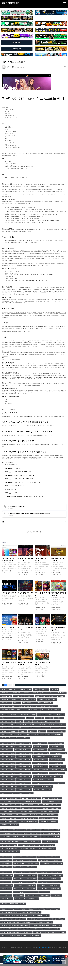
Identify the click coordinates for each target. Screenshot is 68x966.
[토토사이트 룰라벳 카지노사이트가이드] (17, 36)
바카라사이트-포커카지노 (41, 753)
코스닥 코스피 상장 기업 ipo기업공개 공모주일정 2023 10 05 (46, 925)
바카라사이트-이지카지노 (8, 756)
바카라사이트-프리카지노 (56, 746)
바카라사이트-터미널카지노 (57, 759)
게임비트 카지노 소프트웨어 (42, 559)
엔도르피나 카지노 (7, 627)
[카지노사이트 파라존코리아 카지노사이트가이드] (17, 30)
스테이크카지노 (47, 734)
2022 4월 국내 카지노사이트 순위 (9, 821)
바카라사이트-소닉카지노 (8, 753)
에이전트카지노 (24, 714)
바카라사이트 (44, 689)
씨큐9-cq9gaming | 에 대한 (12, 468)
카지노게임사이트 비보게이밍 (25, 629)
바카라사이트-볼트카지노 (25, 746)
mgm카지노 (4, 731)
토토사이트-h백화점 (31, 892)
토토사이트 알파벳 (6, 867)
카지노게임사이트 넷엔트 (9, 662)
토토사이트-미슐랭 (19, 875)
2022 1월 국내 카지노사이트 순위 (9, 824)
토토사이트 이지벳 (43, 860)
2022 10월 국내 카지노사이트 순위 (10, 814)
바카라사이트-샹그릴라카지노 (56, 783)
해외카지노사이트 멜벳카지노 (28, 848)
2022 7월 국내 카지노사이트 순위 (9, 818)
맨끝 (13, 685)
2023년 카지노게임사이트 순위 (25, 663)
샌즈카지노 (20, 734)
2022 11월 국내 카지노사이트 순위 (49, 811)
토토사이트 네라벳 (56, 860)
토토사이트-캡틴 (56, 895)
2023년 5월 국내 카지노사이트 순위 (51, 805)
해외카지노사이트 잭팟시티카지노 (10, 851)
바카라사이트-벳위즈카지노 (40, 763)
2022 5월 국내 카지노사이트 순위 (48, 818)
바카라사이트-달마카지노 (23, 783)
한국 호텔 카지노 (18, 696)
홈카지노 (62, 731)
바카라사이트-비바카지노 (8, 766)
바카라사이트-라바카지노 (23, 743)
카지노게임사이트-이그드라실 (58, 559)
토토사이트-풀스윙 (17, 882)
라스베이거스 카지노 (47, 693)
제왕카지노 (37, 721)
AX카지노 (21, 718)
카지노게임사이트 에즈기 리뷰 (42, 663)
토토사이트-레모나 (31, 878)
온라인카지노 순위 (6, 703)
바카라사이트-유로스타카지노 (24, 753)
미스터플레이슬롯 (6, 738)
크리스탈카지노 (32, 728)
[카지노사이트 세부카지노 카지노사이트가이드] (51, 12)
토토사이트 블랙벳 (57, 863)
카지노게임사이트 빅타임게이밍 (58, 594)
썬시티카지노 (58, 718)
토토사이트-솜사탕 (6, 872)
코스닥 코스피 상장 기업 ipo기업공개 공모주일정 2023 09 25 (16, 929)
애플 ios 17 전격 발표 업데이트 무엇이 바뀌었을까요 (46, 929)
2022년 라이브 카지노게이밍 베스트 (46, 699)
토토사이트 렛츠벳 (18, 860)
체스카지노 (4, 724)
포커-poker (17, 703)
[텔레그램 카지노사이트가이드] (17, 42)
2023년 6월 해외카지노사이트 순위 (10, 833)
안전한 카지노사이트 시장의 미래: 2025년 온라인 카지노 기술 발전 (17, 909)
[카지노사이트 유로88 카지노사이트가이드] (51, 42)
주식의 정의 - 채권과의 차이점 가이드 (31, 912)
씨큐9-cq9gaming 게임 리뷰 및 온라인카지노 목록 (18, 472)
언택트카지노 (58, 734)
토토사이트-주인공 (43, 882)
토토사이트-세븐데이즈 (19, 872)
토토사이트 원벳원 (30, 857)
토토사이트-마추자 (56, 875)
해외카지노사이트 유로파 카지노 (27, 845)
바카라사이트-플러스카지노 (8, 793)
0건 (8, 67)
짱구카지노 (32, 724)
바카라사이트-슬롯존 (7, 749)
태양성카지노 (61, 728)
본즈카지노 (37, 734)
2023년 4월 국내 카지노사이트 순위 (10, 808)
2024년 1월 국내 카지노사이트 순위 (10, 798)
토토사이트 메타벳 (31, 867)
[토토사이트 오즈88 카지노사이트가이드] (51, 36)
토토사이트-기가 (43, 878)
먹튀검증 (14, 699)
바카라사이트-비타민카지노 (8, 746)
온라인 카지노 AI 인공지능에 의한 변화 (11, 709)
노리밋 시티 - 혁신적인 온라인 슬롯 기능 (8, 559)
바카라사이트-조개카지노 (39, 743)
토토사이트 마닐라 (6, 857)
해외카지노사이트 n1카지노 (50, 841)
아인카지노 (46, 721)
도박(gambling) (33, 265)
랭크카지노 (49, 718)
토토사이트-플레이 (43, 875)
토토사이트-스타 (33, 898)
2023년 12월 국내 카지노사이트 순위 (31, 798)
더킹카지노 (4, 718)
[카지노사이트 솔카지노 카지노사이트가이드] (51, 48)
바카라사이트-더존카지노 (23, 779)
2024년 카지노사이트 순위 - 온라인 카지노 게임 (13, 904)
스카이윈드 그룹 (40, 627)
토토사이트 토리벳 (18, 867)
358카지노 (16, 738)
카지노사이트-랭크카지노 (8, 721)
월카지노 (19, 721)
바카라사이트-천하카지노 (45, 786)
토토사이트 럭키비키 (19, 863)
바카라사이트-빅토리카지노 (40, 773)
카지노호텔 (35, 693)
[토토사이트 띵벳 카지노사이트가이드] (17, 23)
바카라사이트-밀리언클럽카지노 (9, 786)
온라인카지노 (54, 689)
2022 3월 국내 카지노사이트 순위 (29, 821)
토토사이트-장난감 (6, 895)
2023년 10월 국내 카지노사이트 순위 (10, 801)
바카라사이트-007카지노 (39, 783)
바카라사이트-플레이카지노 (8, 769)
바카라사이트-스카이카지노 (58, 769)
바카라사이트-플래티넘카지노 (57, 766)
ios (12, 365)
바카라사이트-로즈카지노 (39, 749)
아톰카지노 (13, 724)
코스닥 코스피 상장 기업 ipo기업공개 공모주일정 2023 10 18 (16, 922)
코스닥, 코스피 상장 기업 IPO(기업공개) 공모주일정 (14, 935)
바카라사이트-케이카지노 (23, 763)
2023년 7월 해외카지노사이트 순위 (50, 830)
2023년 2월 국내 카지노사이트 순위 (51, 808)
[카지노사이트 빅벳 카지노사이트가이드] (51, 30)
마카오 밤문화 (5, 699)
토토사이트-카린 (32, 875)
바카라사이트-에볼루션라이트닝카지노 (42, 779)
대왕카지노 (4, 714)
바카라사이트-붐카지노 (24, 773)
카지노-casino (12, 689)
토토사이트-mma (18, 895)
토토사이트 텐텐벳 (31, 860)
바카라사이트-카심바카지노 (24, 789)
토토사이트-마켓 (44, 892)
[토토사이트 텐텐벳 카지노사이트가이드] (17, 18)
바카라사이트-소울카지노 (8, 779)
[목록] (64, 66)
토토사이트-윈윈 (42, 885)
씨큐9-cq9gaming (5, 153)
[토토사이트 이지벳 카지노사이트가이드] (17, 55)
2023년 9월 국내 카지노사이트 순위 (31, 801)
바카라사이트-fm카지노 (55, 776)
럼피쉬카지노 (22, 728)
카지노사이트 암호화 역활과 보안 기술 (28, 706)
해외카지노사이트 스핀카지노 (46, 845)
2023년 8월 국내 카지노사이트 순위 (51, 801)
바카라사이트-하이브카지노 (8, 773)
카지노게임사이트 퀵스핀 (42, 593)
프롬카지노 (51, 728)
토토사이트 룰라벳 (6, 860)
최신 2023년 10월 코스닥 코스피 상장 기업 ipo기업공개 (15, 925)
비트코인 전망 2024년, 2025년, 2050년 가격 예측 (13, 919)
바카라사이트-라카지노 (54, 756)
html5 (6, 161)
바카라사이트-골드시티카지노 (22, 749)
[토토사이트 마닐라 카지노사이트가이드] (17, 12)
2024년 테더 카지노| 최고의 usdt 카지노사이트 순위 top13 (37, 703)
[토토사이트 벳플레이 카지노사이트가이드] (51, 23)
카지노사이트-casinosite (25, 689)
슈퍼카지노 (28, 721)
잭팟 (42, 215)
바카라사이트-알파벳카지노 (8, 776)
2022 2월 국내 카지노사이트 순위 (48, 821)
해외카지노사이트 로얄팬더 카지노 (10, 841)
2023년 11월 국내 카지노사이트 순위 (52, 798)
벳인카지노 (23, 731)
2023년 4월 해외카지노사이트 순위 (50, 833)
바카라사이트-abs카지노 (39, 756)
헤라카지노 (30, 718)
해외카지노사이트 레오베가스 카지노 (31, 841)
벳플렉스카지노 (52, 731)
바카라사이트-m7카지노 (40, 776)
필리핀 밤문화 (60, 696)
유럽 (63, 153)
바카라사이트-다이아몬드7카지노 (42, 789)
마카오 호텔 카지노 (6, 696)
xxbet (33, 714)
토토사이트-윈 (44, 872)
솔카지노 (51, 714)
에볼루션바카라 (16, 693)
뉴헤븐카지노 (39, 718)
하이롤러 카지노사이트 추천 (8, 706)
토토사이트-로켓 (55, 888)
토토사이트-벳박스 (56, 882)
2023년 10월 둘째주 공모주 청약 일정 (43, 922)
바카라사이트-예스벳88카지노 (28, 786)
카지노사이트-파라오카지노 (8, 728)
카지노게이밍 (29, 696)
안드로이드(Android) (6, 365)
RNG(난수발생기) (35, 280)
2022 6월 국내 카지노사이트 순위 (29, 818)
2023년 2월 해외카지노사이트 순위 (30, 836)
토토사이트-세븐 (31, 888)
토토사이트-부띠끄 (6, 892)
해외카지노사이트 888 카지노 (9, 845)
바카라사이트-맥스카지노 (8, 789)
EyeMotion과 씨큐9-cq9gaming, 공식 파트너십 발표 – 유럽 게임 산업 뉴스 (24, 496)
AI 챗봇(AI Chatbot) (34, 935)
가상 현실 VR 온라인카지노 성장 (48, 706)
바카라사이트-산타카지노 (40, 746)
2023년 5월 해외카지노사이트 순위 (30, 833)
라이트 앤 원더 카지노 (8, 593)
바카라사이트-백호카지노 (40, 766)
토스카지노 (55, 721)
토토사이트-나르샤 (18, 888)
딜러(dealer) (29, 416)
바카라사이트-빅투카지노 (23, 756)
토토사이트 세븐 (45, 863)
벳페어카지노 (32, 731)
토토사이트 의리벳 (6, 863)
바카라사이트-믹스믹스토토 (55, 743)
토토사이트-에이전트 (7, 898)
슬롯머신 (23, 153)
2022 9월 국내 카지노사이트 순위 (29, 814)
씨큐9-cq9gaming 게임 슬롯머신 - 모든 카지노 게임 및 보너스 (21, 479)
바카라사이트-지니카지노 (8, 743)
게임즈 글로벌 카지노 (24, 593)
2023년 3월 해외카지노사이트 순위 (10, 836)
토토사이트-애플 (6, 882)
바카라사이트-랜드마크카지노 (56, 749)
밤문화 (37, 696)
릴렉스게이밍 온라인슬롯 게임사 (25, 559)
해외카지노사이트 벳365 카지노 (46, 848)
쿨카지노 (4, 734)
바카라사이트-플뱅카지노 (40, 759)
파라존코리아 (14, 714)
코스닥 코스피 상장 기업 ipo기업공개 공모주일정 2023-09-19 (16, 932)
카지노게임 (26, 693)
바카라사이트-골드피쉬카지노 (41, 769)
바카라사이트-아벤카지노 (25, 776)
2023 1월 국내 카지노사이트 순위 (9, 811)
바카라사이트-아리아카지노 (24, 766)
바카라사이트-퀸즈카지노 (8, 763)
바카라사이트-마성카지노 (25, 759)
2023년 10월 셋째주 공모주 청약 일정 (54, 919)
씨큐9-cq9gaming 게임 (11, 493)
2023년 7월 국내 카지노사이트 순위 (10, 805)
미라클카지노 (61, 724)
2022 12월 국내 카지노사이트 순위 (29, 811)
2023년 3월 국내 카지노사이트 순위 (30, 808)
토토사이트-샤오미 (30, 885)
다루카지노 (42, 731)
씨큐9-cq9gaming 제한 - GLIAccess (14, 486)
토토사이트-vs (18, 885)
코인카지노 (25, 738)
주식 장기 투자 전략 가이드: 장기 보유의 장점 (47, 909)
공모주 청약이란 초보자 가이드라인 (39, 915)
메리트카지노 (60, 714)
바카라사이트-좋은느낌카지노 (58, 753)
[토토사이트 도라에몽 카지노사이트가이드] (51, 55)
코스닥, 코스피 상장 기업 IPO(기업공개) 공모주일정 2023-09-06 (49, 932)
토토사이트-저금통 (6, 878)
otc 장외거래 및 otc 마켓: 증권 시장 (10, 912)
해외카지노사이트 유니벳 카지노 (9, 848)
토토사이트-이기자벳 (20, 898)
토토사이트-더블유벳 (7, 875)
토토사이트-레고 (55, 878)
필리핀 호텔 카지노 (60, 693)
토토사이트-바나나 (55, 872)
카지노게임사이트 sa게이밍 (58, 629)
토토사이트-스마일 (18, 878)
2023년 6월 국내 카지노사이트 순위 (30, 805)
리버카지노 (42, 728)
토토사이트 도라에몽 (33, 863)
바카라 (35, 689)
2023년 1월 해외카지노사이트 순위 (50, 836)
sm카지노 (13, 718)
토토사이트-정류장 (18, 892)
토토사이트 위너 (54, 857)
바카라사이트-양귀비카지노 (8, 759)
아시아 (11, 153)
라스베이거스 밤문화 (48, 696)
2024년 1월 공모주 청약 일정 (35, 919)
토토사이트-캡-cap (54, 885)
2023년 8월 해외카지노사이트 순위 (30, 830)
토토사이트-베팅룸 (30, 895)
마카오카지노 (42, 724)
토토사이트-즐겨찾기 (31, 882)
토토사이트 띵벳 (18, 857)
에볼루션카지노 (5, 693)
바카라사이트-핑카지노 (55, 763)
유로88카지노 (41, 714)
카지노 (22, 147)
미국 (12, 177)
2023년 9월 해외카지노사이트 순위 (10, 830)
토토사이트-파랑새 (42, 888)
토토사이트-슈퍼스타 (7, 885)
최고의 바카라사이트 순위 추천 (31, 709)
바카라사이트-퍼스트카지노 (25, 793)
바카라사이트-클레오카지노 (57, 773)
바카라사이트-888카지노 (24, 769)
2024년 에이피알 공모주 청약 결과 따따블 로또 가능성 (14, 915)
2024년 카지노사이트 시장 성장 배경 (50, 709)
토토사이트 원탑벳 (42, 857)
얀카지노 (29, 734)
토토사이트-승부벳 (6, 888)
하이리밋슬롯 (23, 724)
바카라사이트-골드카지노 (8, 783)
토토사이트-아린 (33, 872)
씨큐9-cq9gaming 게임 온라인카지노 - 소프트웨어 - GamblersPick (22, 482)
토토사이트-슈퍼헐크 (44, 895)
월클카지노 (51, 724)
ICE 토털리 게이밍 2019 (11, 489)
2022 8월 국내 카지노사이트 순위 (49, 814)
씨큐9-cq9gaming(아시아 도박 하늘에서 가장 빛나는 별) (19, 475)
